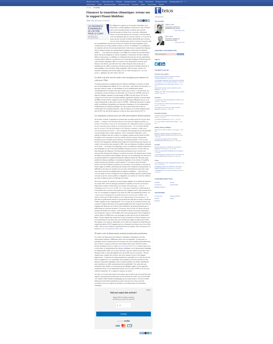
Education (119, 2)
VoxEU (157, 198)
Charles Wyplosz (175, 129)
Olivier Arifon (180, 170)
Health (100, 4)
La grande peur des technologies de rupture (167, 100)
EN (181, 1)
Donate (124, 314)
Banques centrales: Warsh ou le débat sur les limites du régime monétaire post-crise (168, 134)
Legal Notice (174, 185)
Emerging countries (130, 2)
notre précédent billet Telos (127, 246)
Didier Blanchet (170, 140)
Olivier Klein (164, 109)
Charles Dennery (170, 168)
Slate (172, 198)
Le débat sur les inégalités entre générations (167, 115)
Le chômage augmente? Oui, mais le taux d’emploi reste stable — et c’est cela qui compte (169, 81)
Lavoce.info (158, 196)
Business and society (93, 2)
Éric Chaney (171, 119)
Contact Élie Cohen (180, 42)
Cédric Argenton (165, 148)
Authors (157, 182)
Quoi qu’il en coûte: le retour (163, 130)
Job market (135, 4)
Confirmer (180, 54)
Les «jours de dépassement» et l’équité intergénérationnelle (166, 139)
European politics (175, 2)
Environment (149, 2)
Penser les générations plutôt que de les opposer (169, 151)
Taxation (161, 4)
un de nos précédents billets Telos (112, 228)
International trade (123, 4)
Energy (141, 2)
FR (185, 1)
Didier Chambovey (169, 156)
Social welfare (152, 4)
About (172, 182)
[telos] (171, 10)
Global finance (91, 4)
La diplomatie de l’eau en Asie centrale (166, 170)
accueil (88, 7)
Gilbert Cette (90, 21)
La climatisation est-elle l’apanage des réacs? (168, 163)
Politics (143, 4)
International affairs (110, 4)
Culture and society (108, 2)
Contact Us (158, 185)
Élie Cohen (98, 21)
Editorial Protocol (160, 187)
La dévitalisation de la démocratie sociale (167, 84)
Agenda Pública (175, 196)
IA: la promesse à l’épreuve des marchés (166, 103)
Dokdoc (157, 201)
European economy (161, 2)
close (148, 290)
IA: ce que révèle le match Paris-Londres (166, 121)
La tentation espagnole (161, 119)
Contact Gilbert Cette (179, 30)
